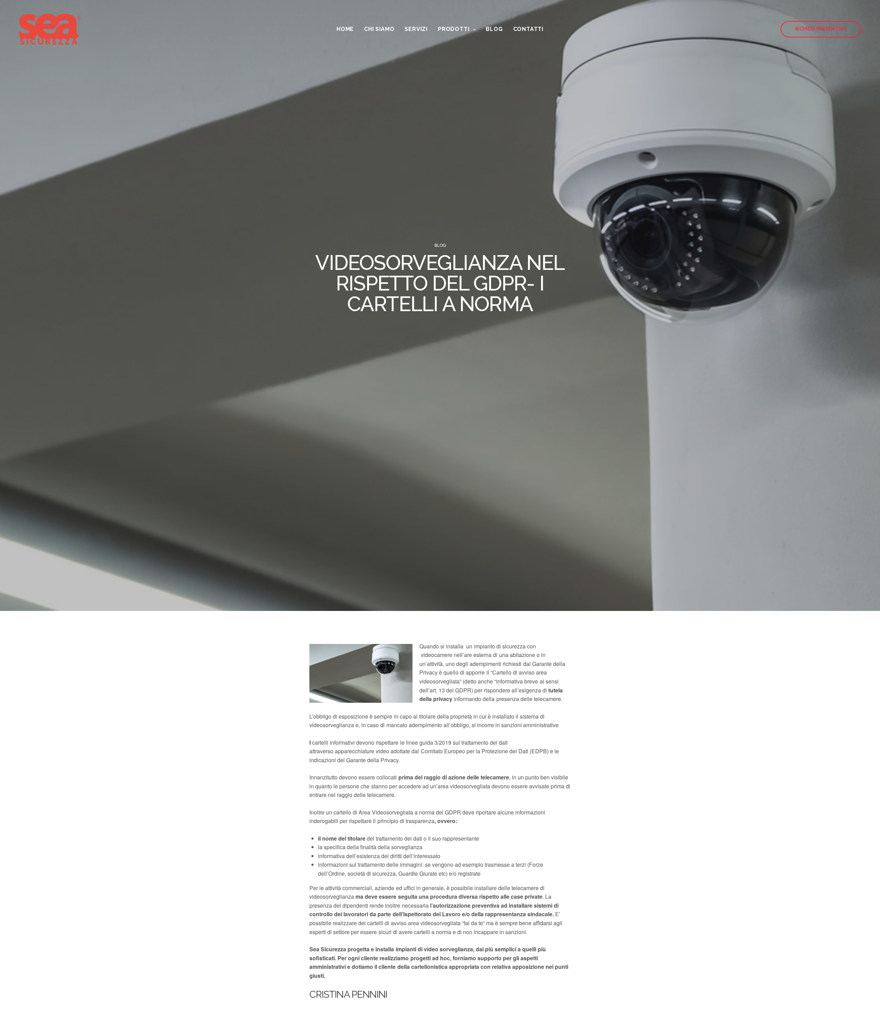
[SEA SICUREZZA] (50, 29)
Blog (494, 29)
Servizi (416, 29)
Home (345, 29)
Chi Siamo (379, 29)
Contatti (528, 29)
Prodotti (453, 29)
